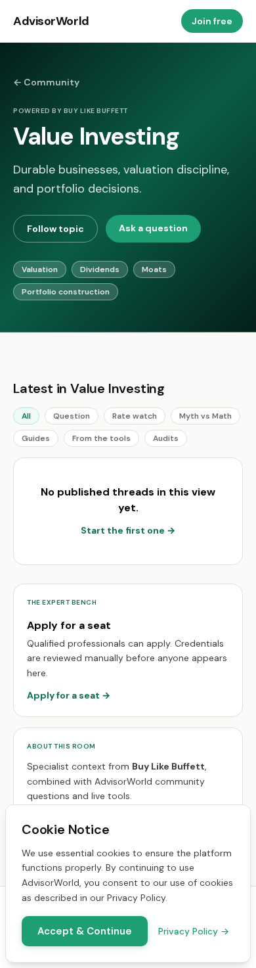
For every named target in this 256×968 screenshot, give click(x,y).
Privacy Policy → (193, 931)
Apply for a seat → (68, 695)
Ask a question (153, 228)
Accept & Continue (84, 931)
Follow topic (55, 229)
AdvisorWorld (51, 21)
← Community (46, 82)
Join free (212, 21)
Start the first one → (128, 530)
